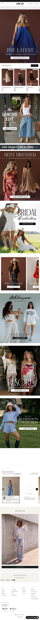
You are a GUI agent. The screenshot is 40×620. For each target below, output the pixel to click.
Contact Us (24, 591)
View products (20, 567)
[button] (37, 489)
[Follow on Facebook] (2, 611)
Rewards (32, 589)
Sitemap (3, 589)
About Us (24, 589)
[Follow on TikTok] (10, 611)
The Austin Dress (29, 87)
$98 (27, 88)
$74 (2, 88)
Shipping (3, 593)
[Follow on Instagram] (4, 611)
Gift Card (32, 595)
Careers (23, 593)
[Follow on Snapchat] (13, 611)
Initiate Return (14, 595)
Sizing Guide (14, 589)
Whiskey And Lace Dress (19, 87)
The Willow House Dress (6, 87)
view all (34, 65)
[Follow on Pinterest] (7, 611)
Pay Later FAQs (14, 591)
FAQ (12, 593)
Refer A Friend (33, 596)
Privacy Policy (4, 595)
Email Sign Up (33, 593)
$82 (14, 88)
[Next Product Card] (37, 79)
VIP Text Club (33, 591)
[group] (11, 490)
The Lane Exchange (34, 598)
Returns (3, 591)
